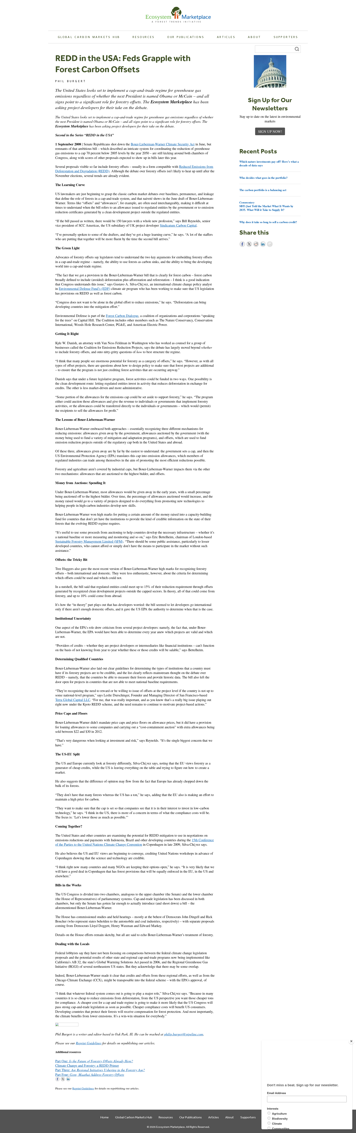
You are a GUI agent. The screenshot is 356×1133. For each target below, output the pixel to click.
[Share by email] (270, 244)
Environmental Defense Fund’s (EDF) (84, 288)
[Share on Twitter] (249, 244)
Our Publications (185, 37)
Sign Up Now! (270, 131)
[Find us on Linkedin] (68, 1079)
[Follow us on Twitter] (63, 1079)
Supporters (286, 37)
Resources (144, 37)
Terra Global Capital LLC (72, 699)
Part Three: (100, 1070)
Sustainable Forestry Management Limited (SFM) (89, 541)
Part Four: (89, 1074)
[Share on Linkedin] (263, 244)
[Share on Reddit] (256, 244)
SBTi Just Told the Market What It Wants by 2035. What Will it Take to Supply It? (266, 206)
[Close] (351, 1041)
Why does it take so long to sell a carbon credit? (268, 222)
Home (104, 1117)
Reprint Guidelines (88, 1043)
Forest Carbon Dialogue (122, 315)
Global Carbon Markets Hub (89, 37)
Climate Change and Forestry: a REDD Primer (87, 1065)
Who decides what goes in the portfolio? (263, 178)
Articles (226, 37)
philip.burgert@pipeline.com (183, 1034)
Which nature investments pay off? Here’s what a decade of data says (269, 163)
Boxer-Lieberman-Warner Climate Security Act (163, 144)
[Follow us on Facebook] (57, 1079)
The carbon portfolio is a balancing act (262, 190)
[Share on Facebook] (242, 244)
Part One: (94, 1061)
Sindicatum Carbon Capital (178, 225)
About (254, 37)
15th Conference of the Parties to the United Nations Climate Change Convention (134, 842)
